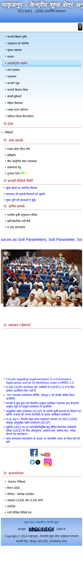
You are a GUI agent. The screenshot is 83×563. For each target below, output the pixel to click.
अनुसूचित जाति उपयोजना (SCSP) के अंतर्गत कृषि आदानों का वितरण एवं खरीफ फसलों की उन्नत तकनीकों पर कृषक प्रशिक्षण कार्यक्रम (43, 411)
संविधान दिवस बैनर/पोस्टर (20, 116)
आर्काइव (11, 506)
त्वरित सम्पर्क (17, 206)
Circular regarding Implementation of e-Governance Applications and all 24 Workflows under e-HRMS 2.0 (40, 379)
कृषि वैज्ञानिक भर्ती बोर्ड (18, 221)
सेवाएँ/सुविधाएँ (14, 96)
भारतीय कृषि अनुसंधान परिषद (22, 215)
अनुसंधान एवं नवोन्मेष (18, 43)
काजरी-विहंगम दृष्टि (17, 36)
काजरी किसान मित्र (17, 89)
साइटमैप (40, 522)
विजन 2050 (13, 488)
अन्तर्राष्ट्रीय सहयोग (17, 63)
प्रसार (10, 56)
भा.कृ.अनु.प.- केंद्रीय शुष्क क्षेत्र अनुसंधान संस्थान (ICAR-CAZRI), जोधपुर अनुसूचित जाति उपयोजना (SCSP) (42, 419)
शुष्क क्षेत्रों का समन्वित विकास (21, 188)
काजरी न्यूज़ (13, 83)
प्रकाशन (11, 76)
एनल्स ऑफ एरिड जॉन (18, 149)
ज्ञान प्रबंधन (13, 70)
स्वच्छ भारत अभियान (17, 109)
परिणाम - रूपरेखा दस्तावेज (20, 494)
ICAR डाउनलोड (16, 227)
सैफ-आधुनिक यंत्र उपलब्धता (22, 161)
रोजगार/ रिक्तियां (16, 481)
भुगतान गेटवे (13, 173)
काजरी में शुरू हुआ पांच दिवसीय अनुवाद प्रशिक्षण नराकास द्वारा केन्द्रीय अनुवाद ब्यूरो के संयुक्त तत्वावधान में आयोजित (42, 403)
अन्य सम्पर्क (16, 140)
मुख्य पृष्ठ (28, 522)
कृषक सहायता (14, 50)
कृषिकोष (11, 155)
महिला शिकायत (15, 103)
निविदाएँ (9, 132)
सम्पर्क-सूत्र (53, 522)
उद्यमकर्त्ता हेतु (14, 167)
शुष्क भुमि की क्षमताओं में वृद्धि (20, 200)
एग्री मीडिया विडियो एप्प (19, 512)
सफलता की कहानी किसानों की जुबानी (25, 194)
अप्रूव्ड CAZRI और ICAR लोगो (25, 500)
